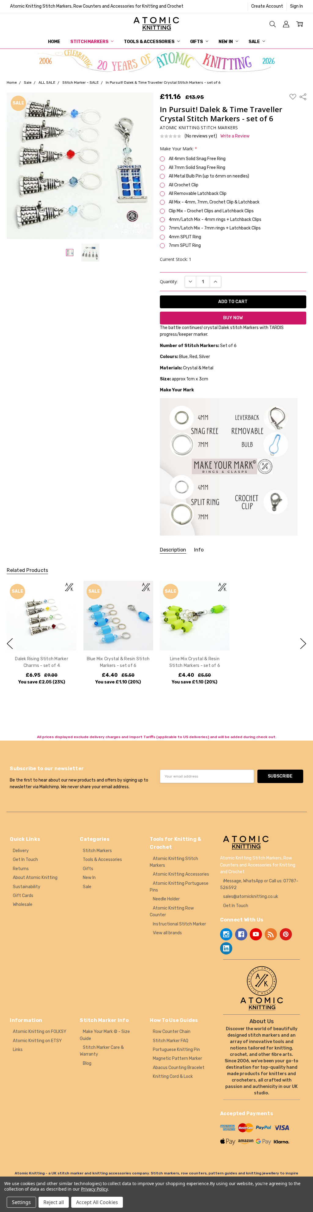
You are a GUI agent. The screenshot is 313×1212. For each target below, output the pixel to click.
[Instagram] (226, 934)
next (303, 643)
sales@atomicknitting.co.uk (250, 896)
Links (18, 1049)
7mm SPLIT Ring (185, 245)
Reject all (53, 1202)
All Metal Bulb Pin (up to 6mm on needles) (209, 176)
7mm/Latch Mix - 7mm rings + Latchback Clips (215, 228)
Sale (255, 41)
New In (226, 41)
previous (9, 643)
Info (199, 550)
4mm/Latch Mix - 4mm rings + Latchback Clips (215, 219)
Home (54, 41)
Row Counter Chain (171, 1031)
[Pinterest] (286, 934)
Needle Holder (166, 899)
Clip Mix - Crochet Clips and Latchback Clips (211, 211)
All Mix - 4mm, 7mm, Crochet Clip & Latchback (214, 202)
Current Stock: (175, 259)
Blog (87, 1063)
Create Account (267, 6)
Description (173, 550)
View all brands (167, 933)
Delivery (21, 850)
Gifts (197, 41)
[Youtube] (256, 934)
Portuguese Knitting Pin (176, 1049)
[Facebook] (241, 934)
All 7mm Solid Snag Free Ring (197, 167)
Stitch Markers (89, 41)
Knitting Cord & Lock (173, 1076)
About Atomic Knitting (35, 877)
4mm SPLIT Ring (185, 237)
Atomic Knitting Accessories (181, 874)
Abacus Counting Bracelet (178, 1067)
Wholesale (22, 904)
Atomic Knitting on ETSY (37, 1040)
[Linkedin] (226, 948)
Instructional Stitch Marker (179, 924)
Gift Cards (23, 895)
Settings (21, 1202)
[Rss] (271, 934)
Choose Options (42, 637)
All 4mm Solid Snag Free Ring (197, 158)
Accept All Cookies (97, 1202)
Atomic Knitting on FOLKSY (39, 1031)
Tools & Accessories (149, 41)
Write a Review (234, 136)
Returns (21, 868)
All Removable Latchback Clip (197, 193)
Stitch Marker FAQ (170, 1040)
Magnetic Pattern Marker (177, 1058)
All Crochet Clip (183, 185)
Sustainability (26, 886)
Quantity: (169, 281)
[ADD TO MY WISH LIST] (66, 601)
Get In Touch (25, 859)
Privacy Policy (94, 1189)
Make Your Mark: (178, 149)
